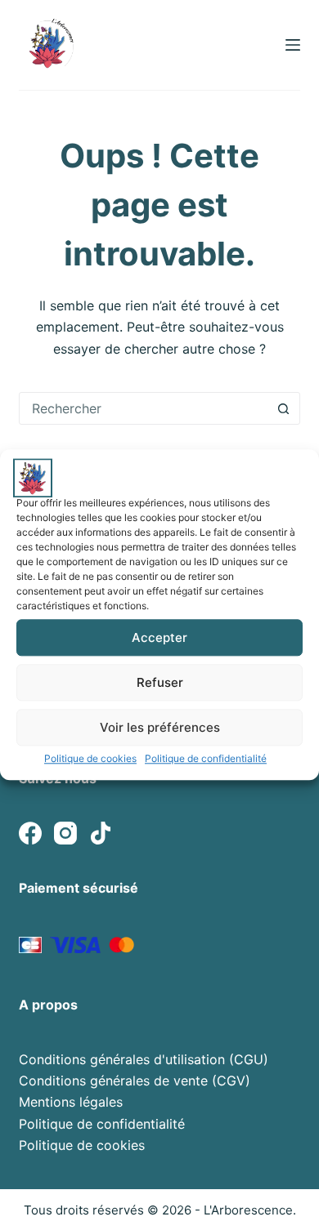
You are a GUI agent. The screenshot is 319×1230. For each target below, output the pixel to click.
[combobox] (143, 408)
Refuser (160, 682)
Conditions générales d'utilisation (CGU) (143, 1059)
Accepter (159, 637)
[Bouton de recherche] (283, 408)
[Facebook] (30, 833)
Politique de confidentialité (206, 758)
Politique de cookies (90, 758)
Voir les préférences (160, 727)
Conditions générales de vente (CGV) (134, 1080)
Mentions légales (71, 1102)
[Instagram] (65, 833)
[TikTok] (100, 833)
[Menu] (292, 45)
